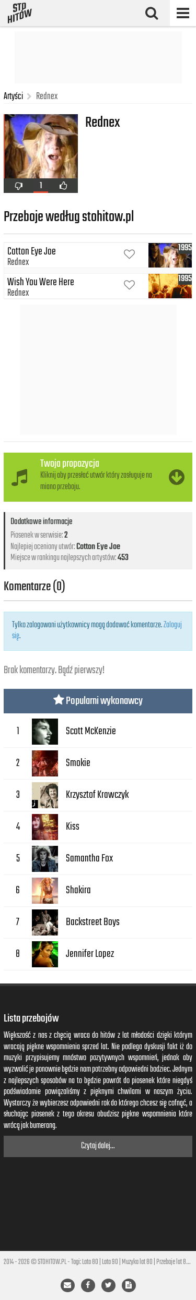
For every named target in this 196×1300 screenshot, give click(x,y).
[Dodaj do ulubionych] (129, 255)
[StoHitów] (20, 13)
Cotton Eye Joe (98, 547)
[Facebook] (88, 1285)
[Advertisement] (98, 57)
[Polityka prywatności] (129, 1285)
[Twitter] (108, 1285)
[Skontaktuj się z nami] (68, 1285)
